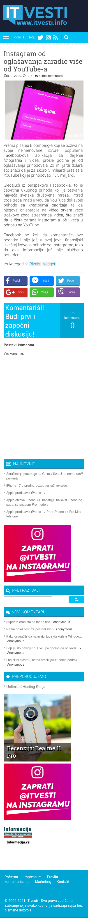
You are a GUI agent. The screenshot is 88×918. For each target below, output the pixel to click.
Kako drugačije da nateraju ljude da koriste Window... (44, 636)
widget (49, 264)
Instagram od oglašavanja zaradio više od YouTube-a (43, 61)
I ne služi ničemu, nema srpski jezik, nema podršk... (43, 659)
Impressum (32, 876)
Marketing (43, 881)
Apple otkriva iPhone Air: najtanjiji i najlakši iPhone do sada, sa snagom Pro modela (44, 502)
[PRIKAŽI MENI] (5, 37)
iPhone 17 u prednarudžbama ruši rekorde (36, 485)
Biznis (35, 264)
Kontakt (63, 881)
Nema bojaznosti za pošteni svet (29, 629)
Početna (11, 876)
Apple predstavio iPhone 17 (26, 492)
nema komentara (51, 76)
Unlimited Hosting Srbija (25, 686)
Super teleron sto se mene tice (28, 621)
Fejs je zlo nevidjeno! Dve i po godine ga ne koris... (42, 648)
